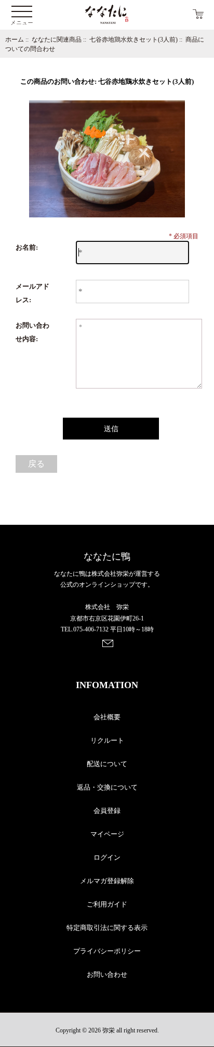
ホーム (14, 39)
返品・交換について (107, 787)
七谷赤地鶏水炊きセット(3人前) (133, 39)
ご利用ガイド (107, 904)
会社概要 (107, 717)
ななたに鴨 (107, 556)
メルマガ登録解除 (107, 881)
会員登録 (107, 811)
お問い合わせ (107, 974)
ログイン (107, 857)
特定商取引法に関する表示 (107, 928)
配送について (107, 764)
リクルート (107, 740)
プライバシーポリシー (107, 951)
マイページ (107, 834)
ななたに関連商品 (57, 39)
